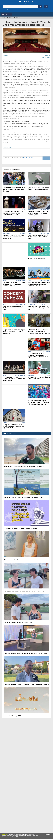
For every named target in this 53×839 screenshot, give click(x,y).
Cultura (9, 18)
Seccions (6, 14)
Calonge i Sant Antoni (45, 257)
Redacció (5, 55)
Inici (3, 18)
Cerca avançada (6, 9)
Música (29, 233)
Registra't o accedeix (28, 157)
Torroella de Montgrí (20, 280)
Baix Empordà (46, 351)
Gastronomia (31, 209)
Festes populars (6, 186)
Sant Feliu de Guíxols (20, 186)
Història (5, 422)
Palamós (47, 55)
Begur (48, 186)
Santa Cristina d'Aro (20, 304)
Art (3, 209)
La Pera (23, 209)
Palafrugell (22, 233)
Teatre (16, 18)
